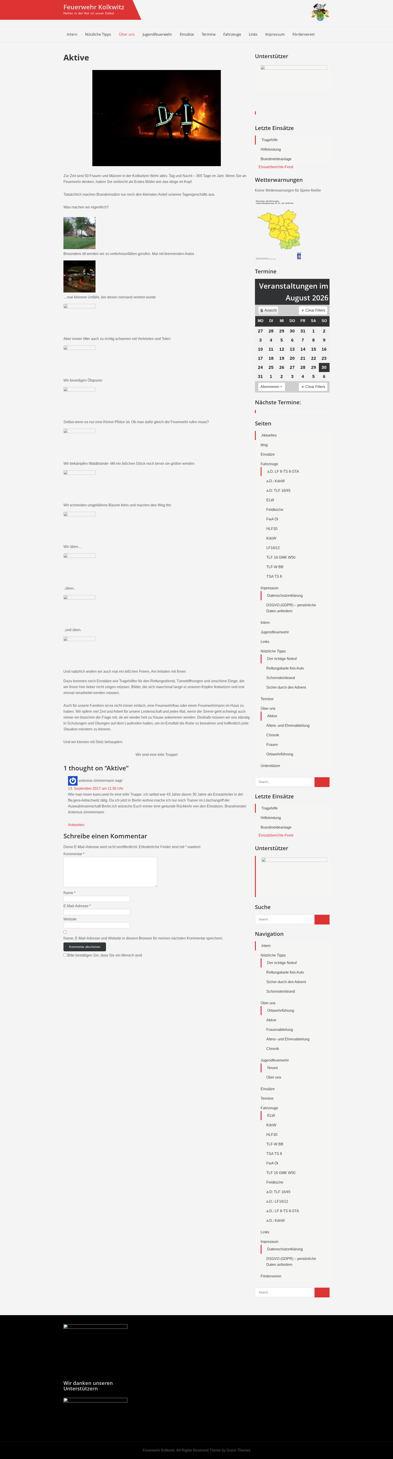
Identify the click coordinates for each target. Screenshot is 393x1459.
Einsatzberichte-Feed (276, 167)
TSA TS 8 (274, 576)
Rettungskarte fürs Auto (285, 668)
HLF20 (271, 529)
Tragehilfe (270, 140)
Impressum (275, 34)
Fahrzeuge (232, 34)
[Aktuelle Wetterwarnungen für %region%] (279, 258)
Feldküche (274, 510)
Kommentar (73, 854)
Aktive (272, 716)
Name (69, 893)
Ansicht (269, 311)
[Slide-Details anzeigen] (294, 77)
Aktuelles (269, 435)
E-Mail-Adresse (77, 906)
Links (253, 34)
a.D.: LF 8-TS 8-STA (282, 1211)
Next (323, 89)
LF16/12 (273, 548)
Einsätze (187, 34)
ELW (270, 500)
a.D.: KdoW (275, 481)
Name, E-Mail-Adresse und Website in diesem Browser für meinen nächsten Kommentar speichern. (143, 938)
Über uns (127, 34)
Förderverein (303, 34)
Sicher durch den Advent (286, 687)
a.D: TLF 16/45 (278, 490)
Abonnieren (269, 387)
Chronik (272, 735)
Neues (272, 1068)
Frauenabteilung (279, 1030)
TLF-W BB (274, 567)
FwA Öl (272, 519)
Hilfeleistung (271, 149)
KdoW (271, 538)
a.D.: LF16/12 (277, 1201)
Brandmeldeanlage (276, 159)
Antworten (76, 825)
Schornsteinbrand (280, 678)
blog (264, 445)
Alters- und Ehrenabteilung (288, 725)
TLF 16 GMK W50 (280, 557)
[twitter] (324, 34)
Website (70, 919)
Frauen (272, 745)
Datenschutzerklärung (285, 595)
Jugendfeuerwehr (157, 34)
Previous (260, 89)
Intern (72, 34)
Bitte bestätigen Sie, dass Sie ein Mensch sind (104, 955)
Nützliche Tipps (98, 34)
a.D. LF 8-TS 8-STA (283, 471)
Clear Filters (315, 310)
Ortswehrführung (279, 754)
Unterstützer (270, 766)
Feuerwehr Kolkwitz (93, 6)
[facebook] (315, 34)
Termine (209, 34)
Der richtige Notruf (282, 659)
